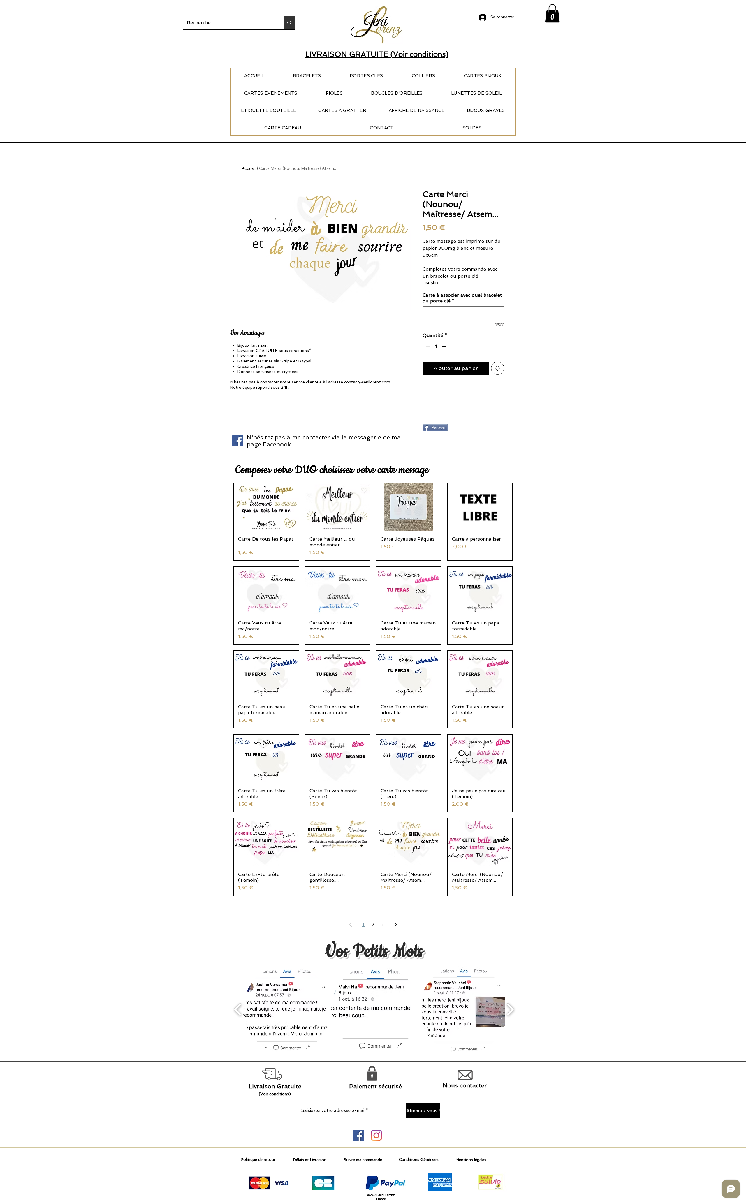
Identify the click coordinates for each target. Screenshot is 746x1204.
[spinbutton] (436, 346)
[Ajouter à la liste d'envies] (497, 368)
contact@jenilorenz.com (367, 382)
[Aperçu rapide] (266, 507)
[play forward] (510, 1009)
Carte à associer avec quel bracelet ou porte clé (462, 298)
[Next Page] (395, 924)
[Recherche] (289, 22)
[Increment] (444, 346)
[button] (552, 13)
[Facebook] (237, 440)
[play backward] (237, 1009)
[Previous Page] (350, 924)
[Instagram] (376, 1135)
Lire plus (430, 283)
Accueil (249, 168)
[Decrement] (427, 346)
